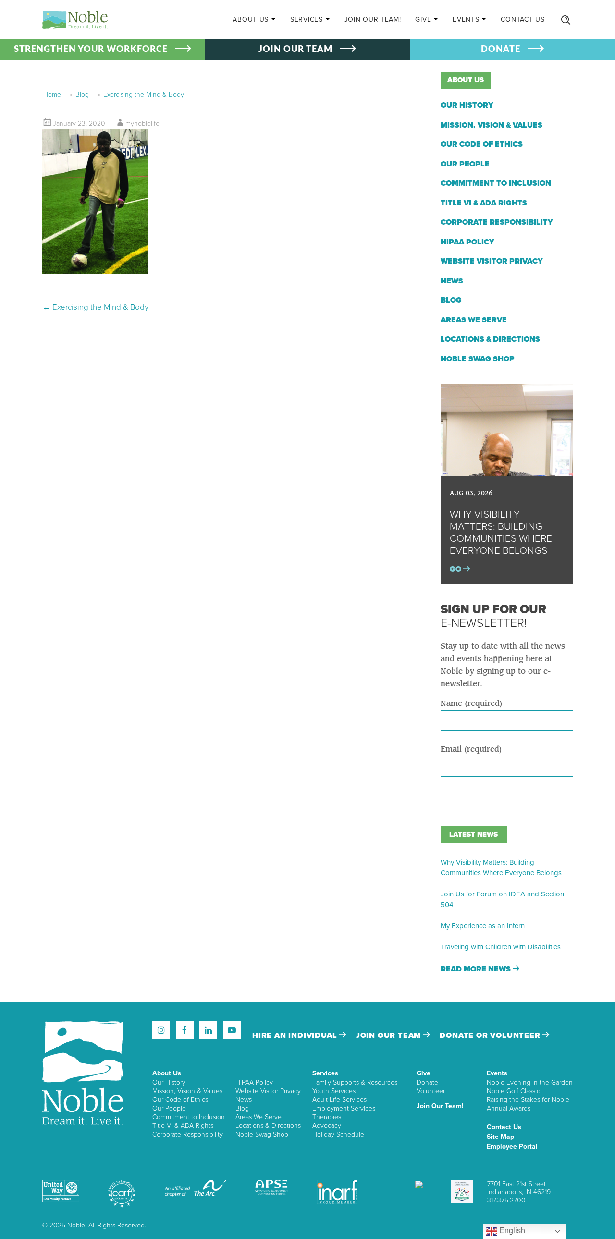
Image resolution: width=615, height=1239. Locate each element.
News (452, 281)
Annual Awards (508, 1108)
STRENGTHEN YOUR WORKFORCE (91, 49)
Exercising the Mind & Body (143, 94)
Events (466, 19)
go (456, 569)
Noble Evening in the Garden (530, 1082)
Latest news (473, 834)
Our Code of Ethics (482, 144)
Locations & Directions (490, 339)
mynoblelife (142, 123)
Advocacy (326, 1126)
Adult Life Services (339, 1100)
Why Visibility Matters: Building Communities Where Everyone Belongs (501, 867)
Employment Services (343, 1108)
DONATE (500, 49)
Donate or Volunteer (491, 1035)
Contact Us (522, 19)
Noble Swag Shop (478, 359)
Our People (465, 164)
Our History (467, 105)
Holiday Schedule (338, 1134)
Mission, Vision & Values (491, 125)
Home (52, 94)
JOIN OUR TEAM (295, 49)
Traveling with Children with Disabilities (501, 947)
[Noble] (75, 20)
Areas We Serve (474, 320)
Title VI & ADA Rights (484, 203)
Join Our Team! (372, 19)
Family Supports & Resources (354, 1082)
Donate (427, 1082)
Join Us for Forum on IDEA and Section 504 (502, 899)
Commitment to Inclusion (496, 183)
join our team (389, 1035)
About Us (251, 19)
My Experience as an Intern (483, 925)
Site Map (500, 1137)
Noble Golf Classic (513, 1091)
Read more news (477, 969)
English (511, 1230)
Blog (82, 94)
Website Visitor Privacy (492, 261)
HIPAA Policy (467, 242)
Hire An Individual (295, 1035)
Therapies (326, 1117)
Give (423, 19)
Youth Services (334, 1091)
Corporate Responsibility (497, 222)
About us (465, 80)
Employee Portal (512, 1146)
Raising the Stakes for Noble (528, 1100)
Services (306, 19)
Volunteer (431, 1091)
